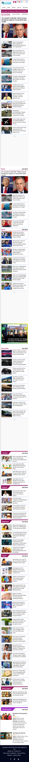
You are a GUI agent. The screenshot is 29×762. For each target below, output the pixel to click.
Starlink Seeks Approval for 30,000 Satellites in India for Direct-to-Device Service (19, 121)
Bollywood (5, 521)
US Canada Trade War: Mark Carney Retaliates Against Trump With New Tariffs (14, 20)
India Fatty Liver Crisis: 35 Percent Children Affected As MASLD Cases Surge (19, 473)
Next (26, 339)
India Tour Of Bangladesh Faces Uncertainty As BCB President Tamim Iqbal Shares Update (19, 277)
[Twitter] (22, 2)
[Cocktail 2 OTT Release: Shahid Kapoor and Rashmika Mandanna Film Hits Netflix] (7, 549)
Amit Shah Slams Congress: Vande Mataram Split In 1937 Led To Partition (20, 500)
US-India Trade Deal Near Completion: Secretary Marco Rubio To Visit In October (19, 79)
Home (3, 7)
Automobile (4, 348)
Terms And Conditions (9, 753)
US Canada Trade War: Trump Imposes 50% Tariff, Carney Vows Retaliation (18, 223)
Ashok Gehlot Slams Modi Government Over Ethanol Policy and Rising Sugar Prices (19, 130)
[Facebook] (17, 2)
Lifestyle (4, 453)
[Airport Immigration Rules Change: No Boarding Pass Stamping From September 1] (6, 44)
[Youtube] (19, 2)
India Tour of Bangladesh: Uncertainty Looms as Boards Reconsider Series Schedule (19, 269)
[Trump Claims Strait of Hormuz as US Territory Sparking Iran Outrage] (6, 61)
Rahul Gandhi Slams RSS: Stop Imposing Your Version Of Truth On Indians (19, 493)
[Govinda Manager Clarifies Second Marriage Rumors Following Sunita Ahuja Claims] (7, 535)
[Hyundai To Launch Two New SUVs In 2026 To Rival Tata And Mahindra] (6, 405)
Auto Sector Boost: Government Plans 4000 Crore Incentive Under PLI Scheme (19, 396)
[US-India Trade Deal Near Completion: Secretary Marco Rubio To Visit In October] (6, 78)
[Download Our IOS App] (15, 1)
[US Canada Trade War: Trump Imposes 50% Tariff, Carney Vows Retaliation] (6, 223)
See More (25, 169)
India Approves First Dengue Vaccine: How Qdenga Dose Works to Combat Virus (19, 481)
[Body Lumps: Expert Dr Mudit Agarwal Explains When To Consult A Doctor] (6, 604)
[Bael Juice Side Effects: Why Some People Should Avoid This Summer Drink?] (7, 694)
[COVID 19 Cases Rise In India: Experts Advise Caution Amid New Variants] (6, 579)
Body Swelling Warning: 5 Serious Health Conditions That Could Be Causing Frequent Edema (19, 613)
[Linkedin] (27, 1)
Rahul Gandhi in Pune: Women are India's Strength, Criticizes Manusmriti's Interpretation (18, 96)
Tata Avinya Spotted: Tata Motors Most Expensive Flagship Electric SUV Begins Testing (19, 413)
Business (25, 7)
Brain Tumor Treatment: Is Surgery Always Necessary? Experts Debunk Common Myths (19, 639)
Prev (3, 339)
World (13, 7)
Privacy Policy (21, 753)
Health (4, 556)
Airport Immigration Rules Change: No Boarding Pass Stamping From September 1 (19, 44)
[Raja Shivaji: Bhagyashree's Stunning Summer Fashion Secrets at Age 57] (7, 701)
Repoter (9, 755)
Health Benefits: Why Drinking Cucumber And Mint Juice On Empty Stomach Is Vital (19, 622)
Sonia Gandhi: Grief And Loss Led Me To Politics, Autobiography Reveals (19, 507)
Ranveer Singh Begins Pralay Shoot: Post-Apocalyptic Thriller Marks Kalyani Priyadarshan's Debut (20, 542)
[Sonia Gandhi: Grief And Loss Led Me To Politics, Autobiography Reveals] (7, 508)
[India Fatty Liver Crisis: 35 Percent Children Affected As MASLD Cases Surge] (7, 473)
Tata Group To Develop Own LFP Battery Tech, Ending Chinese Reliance (19, 387)
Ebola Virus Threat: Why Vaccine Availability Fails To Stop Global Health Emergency (19, 673)
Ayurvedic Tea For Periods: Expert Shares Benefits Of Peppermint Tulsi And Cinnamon (19, 647)
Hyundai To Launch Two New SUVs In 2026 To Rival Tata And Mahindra (19, 404)
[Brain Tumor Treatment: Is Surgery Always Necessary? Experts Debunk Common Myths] (6, 639)
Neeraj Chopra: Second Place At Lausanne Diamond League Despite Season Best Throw (19, 243)
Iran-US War (16, 14)
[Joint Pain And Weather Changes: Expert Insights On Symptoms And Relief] (6, 656)
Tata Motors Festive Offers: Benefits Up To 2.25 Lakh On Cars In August (18, 379)
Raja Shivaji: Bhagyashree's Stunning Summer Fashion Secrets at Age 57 (20, 701)
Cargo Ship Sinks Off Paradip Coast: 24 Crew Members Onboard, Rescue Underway (19, 70)
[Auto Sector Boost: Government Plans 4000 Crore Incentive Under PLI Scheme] (6, 396)
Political (4, 487)
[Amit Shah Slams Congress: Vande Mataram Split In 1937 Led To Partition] (7, 500)
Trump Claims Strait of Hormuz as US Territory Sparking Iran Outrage (19, 60)
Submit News (17, 755)
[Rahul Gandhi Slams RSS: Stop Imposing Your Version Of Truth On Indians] (7, 493)
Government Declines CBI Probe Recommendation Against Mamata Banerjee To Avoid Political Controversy (19, 515)
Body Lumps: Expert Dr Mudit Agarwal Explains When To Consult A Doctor (19, 604)
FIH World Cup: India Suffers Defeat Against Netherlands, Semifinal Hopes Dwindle (19, 87)
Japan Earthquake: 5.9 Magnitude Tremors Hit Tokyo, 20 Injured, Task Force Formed (19, 53)
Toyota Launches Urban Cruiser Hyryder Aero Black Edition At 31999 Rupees (19, 370)
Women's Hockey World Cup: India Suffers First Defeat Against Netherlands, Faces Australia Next (19, 252)
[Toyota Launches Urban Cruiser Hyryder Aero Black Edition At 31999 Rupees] (6, 370)
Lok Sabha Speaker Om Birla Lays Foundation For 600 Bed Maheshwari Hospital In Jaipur (19, 104)
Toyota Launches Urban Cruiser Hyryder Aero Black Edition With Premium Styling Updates (19, 362)
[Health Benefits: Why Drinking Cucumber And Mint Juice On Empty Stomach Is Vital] (6, 622)
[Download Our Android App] (13, 1)
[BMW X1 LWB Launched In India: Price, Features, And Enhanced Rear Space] (6, 353)
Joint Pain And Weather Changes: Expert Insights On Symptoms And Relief (19, 655)
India (8, 7)
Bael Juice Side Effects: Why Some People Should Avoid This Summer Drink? (20, 693)
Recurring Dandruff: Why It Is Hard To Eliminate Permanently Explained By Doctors (20, 459)
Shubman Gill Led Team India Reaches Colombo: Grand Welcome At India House (19, 260)
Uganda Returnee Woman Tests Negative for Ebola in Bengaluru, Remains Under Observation (19, 664)
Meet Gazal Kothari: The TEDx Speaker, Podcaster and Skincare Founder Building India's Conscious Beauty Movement (19, 587)
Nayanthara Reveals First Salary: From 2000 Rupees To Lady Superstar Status (19, 526)
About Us (10, 751)
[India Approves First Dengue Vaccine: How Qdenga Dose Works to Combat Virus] (7, 481)
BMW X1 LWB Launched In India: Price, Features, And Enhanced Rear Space (19, 352)
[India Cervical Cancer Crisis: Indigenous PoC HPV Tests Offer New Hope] (6, 630)
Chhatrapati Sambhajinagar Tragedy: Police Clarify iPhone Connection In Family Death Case (19, 113)
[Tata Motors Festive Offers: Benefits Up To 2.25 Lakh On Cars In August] (6, 379)
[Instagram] (24, 1)
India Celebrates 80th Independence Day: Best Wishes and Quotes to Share (19, 466)
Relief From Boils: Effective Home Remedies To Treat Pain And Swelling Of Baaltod (19, 596)
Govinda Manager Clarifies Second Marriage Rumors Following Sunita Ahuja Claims (20, 535)
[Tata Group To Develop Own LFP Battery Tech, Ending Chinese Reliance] (6, 387)
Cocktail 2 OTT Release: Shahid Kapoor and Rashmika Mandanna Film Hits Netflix (19, 550)
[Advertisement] (14, 151)
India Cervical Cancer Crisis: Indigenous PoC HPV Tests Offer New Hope (18, 630)
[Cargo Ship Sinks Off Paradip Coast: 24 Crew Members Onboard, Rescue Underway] (6, 70)
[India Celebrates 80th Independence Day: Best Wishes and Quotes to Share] (7, 466)
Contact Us (17, 751)
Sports (19, 7)
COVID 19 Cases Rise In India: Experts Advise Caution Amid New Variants (19, 579)
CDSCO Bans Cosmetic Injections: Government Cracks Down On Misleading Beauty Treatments (19, 681)
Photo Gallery (6, 688)
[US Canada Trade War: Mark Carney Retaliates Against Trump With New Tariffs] (14, 31)
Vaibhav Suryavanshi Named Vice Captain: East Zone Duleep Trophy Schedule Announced (19, 286)
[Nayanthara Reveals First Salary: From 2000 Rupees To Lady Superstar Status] (7, 527)
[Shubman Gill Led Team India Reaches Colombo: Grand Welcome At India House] (6, 260)
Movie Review (6, 709)
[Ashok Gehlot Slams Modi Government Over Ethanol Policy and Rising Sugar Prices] (6, 130)
